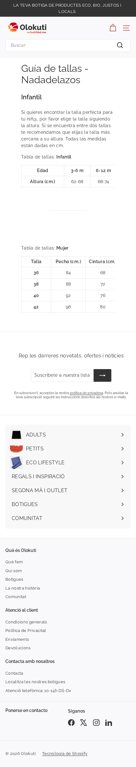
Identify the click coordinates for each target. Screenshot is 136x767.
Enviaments (17, 639)
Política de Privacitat (25, 630)
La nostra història (22, 588)
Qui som (13, 570)
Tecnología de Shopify (64, 753)
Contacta (14, 673)
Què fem (14, 562)
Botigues (14, 579)
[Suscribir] (102, 375)
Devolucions (18, 648)
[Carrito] (112, 28)
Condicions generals (26, 622)
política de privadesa (86, 393)
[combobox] (68, 45)
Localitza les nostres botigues (35, 681)
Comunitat (15, 596)
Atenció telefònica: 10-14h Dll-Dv (38, 690)
